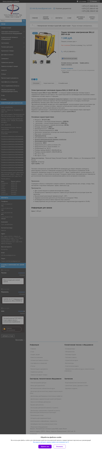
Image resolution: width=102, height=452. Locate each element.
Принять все (45, 446)
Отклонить (59, 446)
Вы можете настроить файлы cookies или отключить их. (50, 442)
